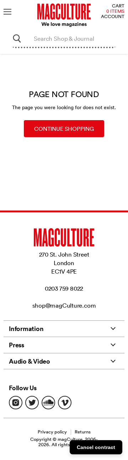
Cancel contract (96, 447)
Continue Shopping (64, 128)
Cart (118, 6)
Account (112, 16)
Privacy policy (52, 432)
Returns (83, 432)
